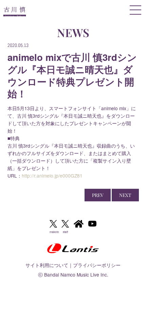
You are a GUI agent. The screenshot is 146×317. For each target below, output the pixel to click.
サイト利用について (46, 265)
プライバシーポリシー (97, 265)
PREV (98, 195)
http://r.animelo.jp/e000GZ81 (52, 175)
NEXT (125, 195)
